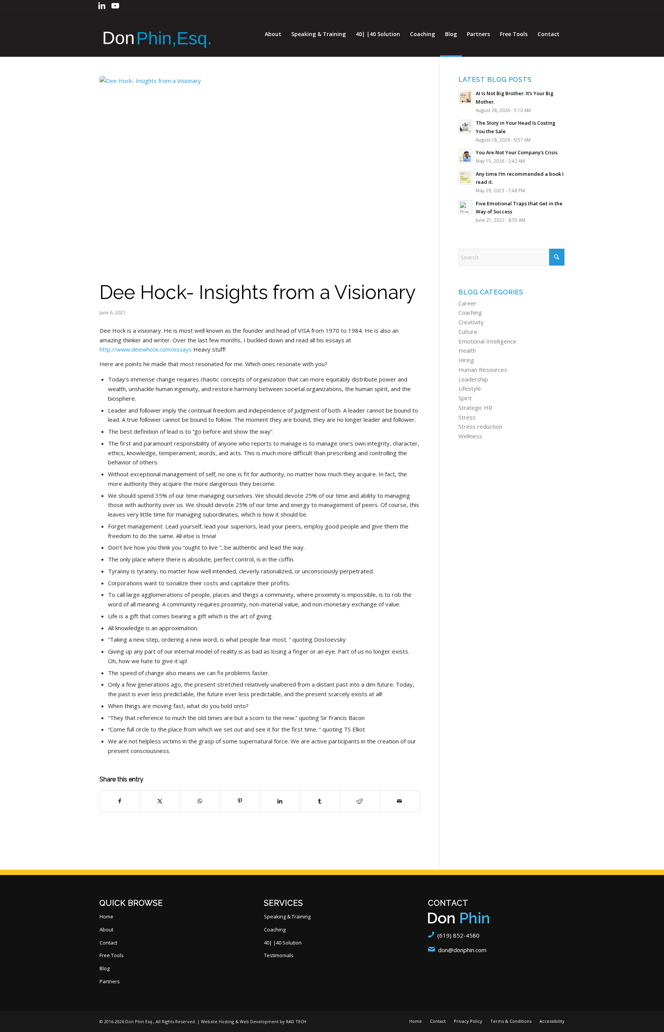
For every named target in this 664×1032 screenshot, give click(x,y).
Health (467, 350)
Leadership (473, 379)
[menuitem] (273, 34)
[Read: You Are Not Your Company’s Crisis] (465, 156)
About (106, 929)
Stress (467, 417)
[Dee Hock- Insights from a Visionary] (260, 176)
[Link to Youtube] (115, 6)
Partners (110, 981)
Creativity (471, 322)
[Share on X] (160, 801)
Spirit (465, 398)
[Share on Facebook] (120, 801)
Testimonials (279, 955)
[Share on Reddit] (359, 801)
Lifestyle (469, 388)
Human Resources (482, 369)
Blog (105, 968)
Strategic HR (475, 407)
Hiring (466, 360)
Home (106, 916)
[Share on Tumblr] (320, 801)
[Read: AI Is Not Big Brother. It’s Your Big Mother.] (465, 97)
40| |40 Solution (283, 942)
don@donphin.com (462, 950)
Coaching (470, 312)
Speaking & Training (287, 916)
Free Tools (112, 955)
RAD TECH (296, 1021)
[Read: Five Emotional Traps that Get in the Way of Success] (465, 207)
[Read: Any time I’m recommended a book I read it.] (465, 178)
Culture (467, 331)
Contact (108, 942)
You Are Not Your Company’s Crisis (517, 152)
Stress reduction (480, 426)
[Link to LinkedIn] (101, 6)
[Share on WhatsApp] (200, 801)
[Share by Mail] (399, 801)
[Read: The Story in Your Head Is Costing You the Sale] (465, 127)
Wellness (470, 436)
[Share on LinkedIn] (280, 801)
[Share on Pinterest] (240, 801)
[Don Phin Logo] (157, 34)
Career (467, 303)
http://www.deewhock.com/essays (146, 349)
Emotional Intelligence (487, 341)
